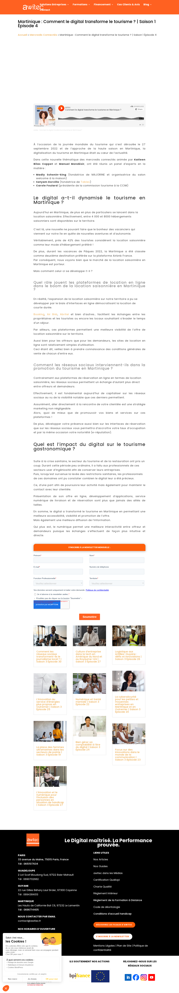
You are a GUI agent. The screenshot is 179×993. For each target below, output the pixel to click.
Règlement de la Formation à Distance (117, 900)
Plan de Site (124, 945)
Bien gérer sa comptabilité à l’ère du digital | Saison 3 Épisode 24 (88, 745)
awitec (36, 130)
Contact (45, 10)
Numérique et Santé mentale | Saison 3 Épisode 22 (88, 701)
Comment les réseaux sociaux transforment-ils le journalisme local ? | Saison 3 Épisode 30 (48, 656)
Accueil (22, 35)
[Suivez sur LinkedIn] (128, 977)
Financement (102, 4)
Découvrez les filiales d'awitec (114, 925)
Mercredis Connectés (43, 35)
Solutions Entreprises (53, 4)
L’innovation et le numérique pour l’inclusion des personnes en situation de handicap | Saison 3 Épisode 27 (50, 799)
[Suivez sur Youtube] (151, 977)
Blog (146, 4)
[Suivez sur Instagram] (143, 977)
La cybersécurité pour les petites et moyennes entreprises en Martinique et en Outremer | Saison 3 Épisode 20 (127, 704)
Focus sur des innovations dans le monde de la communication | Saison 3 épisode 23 (128, 754)
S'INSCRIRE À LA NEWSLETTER (112, 936)
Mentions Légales (104, 945)
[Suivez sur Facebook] (136, 977)
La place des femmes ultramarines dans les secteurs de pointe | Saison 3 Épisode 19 (50, 750)
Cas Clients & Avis (128, 4)
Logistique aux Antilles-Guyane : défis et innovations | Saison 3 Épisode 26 (128, 655)
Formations (80, 4)
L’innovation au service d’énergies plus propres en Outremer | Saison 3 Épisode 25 (49, 704)
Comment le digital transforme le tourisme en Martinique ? (60, 130)
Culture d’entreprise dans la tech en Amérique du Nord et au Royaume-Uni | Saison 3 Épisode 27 (89, 656)
